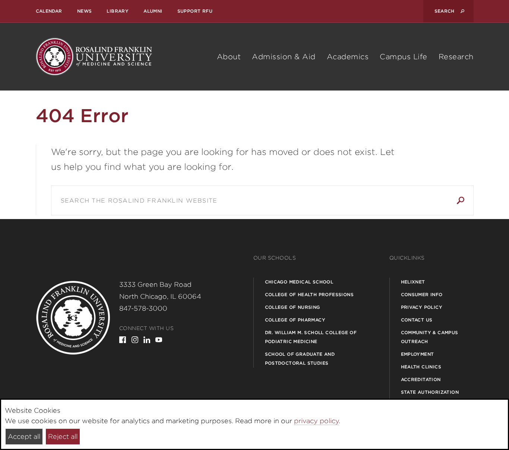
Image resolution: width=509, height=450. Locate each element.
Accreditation (421, 379)
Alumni (152, 11)
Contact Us (417, 320)
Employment (417, 354)
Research (456, 56)
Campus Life (403, 56)
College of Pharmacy (295, 320)
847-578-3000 (143, 308)
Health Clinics (421, 367)
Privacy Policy (422, 307)
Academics (348, 56)
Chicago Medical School (299, 282)
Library (118, 11)
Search (460, 200)
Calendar (49, 11)
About (229, 56)
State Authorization (430, 392)
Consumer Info (422, 294)
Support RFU (194, 11)
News (84, 11)
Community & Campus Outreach (429, 337)
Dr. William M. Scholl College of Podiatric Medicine (311, 337)
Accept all (24, 436)
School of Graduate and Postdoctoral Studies (300, 358)
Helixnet (413, 282)
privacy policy (316, 421)
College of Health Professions (309, 294)
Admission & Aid (284, 56)
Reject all (63, 436)
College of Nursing (292, 307)
